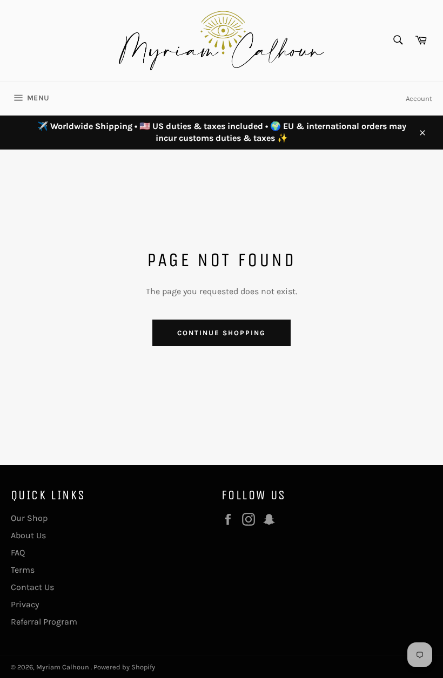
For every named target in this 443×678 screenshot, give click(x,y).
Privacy (25, 604)
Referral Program (44, 621)
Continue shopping (221, 333)
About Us (28, 535)
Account (419, 98)
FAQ (18, 552)
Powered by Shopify (124, 667)
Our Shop (29, 518)
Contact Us (32, 587)
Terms (23, 570)
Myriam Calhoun (63, 667)
